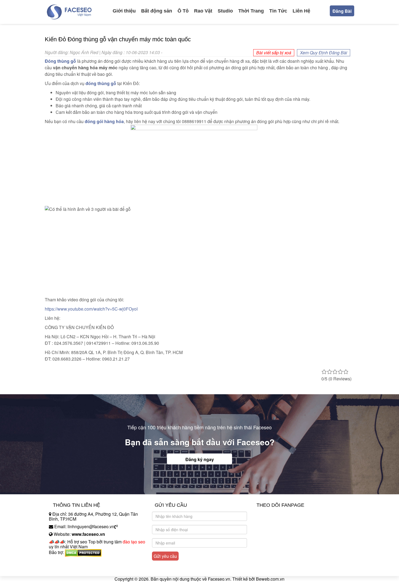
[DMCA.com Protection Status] (83, 552)
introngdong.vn (63, 562)
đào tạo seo (134, 542)
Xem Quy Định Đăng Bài (323, 52)
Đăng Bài (342, 11)
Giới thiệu (124, 11)
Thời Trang (251, 11)
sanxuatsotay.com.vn (69, 569)
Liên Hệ (301, 11)
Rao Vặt (203, 11)
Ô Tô (183, 11)
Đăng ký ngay (199, 459)
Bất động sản (156, 11)
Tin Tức (278, 11)
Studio (225, 11)
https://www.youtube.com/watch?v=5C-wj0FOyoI (91, 309)
